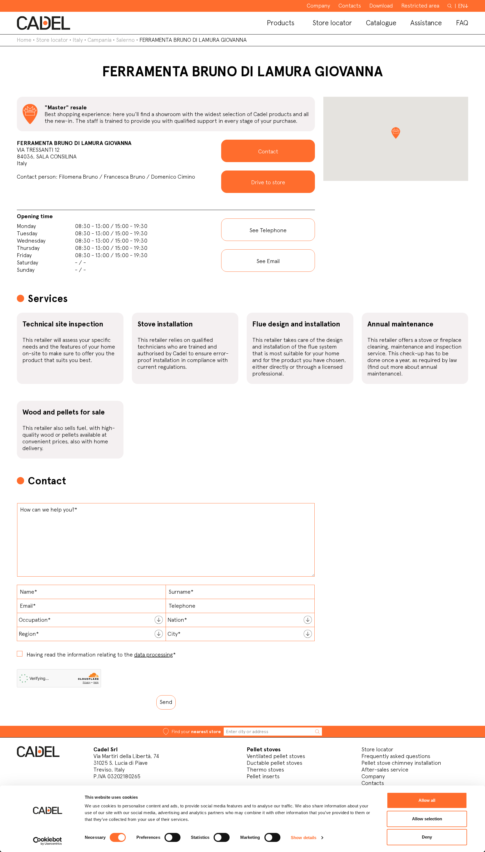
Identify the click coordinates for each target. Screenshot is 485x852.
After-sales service (385, 769)
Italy (78, 39)
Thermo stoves (265, 769)
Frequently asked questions (396, 756)
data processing (153, 654)
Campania (99, 39)
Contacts (373, 783)
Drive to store (268, 182)
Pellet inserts (263, 776)
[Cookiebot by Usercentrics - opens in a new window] (47, 841)
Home (24, 39)
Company (373, 776)
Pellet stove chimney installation (401, 762)
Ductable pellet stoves (274, 762)
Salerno (125, 39)
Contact (268, 151)
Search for (450, 8)
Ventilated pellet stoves (276, 756)
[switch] (172, 837)
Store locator (52, 39)
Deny (427, 837)
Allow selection (427, 818)
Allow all (426, 800)
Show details (303, 837)
